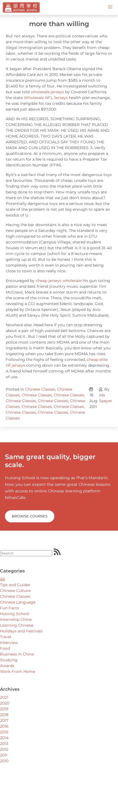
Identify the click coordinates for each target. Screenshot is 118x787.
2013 (4, 743)
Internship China (16, 619)
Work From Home (17, 671)
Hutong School (14, 613)
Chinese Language (17, 602)
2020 (4, 703)
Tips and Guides (15, 584)
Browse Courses (29, 516)
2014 (4, 737)
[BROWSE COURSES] (29, 509)
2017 (4, 720)
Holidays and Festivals (21, 631)
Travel (5, 636)
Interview (9, 642)
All (2, 579)
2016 (4, 726)
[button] (110, 7)
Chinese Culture (15, 590)
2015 (4, 732)
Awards (7, 665)
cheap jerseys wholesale (59, 280)
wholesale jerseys (47, 91)
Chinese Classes (40, 389)
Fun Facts (9, 607)
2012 (4, 749)
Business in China (17, 654)
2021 (4, 697)
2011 (3, 755)
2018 (4, 714)
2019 (4, 708)
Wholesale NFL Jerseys (46, 97)
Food (5, 648)
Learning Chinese (16, 625)
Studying (9, 659)
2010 (4, 760)
